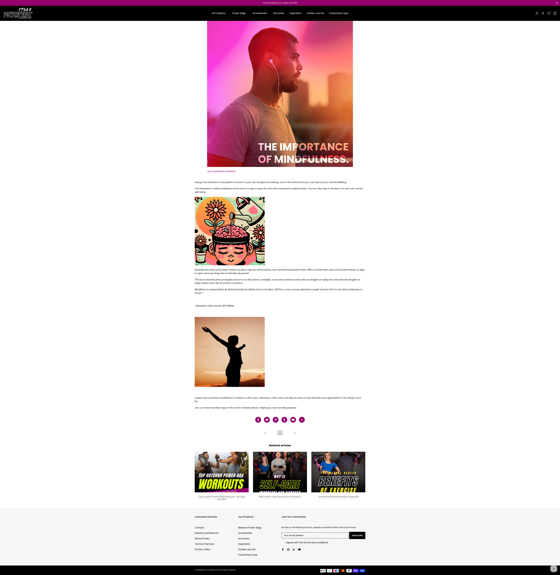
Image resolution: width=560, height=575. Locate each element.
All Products (218, 13)
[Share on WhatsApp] (302, 420)
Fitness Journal (315, 13)
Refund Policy (202, 538)
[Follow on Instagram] (288, 549)
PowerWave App (338, 13)
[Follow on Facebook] (282, 549)
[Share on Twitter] (267, 420)
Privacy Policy (202, 549)
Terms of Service (204, 544)
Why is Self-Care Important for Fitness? (280, 496)
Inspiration (295, 13)
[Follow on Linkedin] (294, 549)
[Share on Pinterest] (276, 420)
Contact (199, 527)
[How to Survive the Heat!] (265, 433)
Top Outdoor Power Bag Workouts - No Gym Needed (221, 498)
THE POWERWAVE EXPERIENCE (221, 171)
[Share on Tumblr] (284, 420)
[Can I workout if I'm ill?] (294, 433)
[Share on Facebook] (258, 420)
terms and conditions (316, 542)
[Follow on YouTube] (299, 549)
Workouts (278, 13)
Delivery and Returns (206, 533)
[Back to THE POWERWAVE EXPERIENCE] (280, 433)
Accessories (259, 13)
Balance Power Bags (249, 527)
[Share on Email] (293, 420)
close (3, 3)
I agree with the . (307, 542)
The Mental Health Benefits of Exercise (338, 496)
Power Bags (239, 13)
